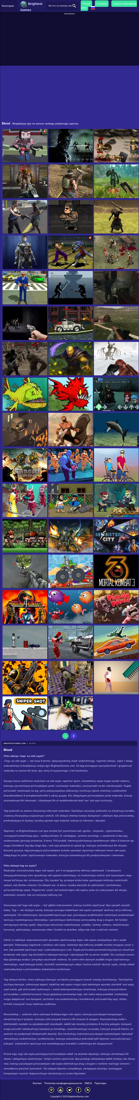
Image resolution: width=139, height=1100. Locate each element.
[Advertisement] (70, 40)
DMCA (88, 1083)
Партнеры (100, 1083)
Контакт (37, 1083)
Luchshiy (102, 3)
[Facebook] (78, 1090)
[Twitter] (69, 1090)
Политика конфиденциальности (63, 1083)
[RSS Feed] (87, 1090)
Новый (86, 3)
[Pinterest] (51, 1090)
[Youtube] (60, 1090)
